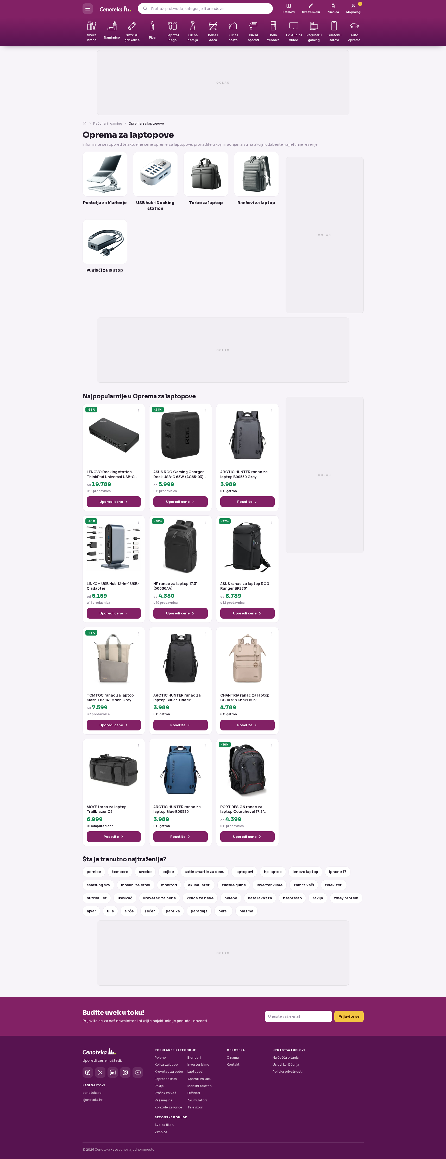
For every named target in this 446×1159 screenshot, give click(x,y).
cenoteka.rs (92, 1092)
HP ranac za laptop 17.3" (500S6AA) (175, 586)
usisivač (125, 897)
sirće (129, 910)
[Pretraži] (145, 8)
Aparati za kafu (199, 1079)
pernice (94, 871)
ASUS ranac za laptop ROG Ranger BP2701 (244, 586)
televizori (334, 884)
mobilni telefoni (135, 884)
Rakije (159, 1086)
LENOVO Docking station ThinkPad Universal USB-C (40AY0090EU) (111, 474)
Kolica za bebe (166, 1064)
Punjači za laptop (104, 270)
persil (223, 910)
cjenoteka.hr (93, 1099)
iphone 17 (337, 871)
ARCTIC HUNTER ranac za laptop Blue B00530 (177, 809)
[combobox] (210, 8)
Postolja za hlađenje (105, 202)
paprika (173, 910)
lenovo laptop (305, 871)
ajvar (91, 910)
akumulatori (199, 884)
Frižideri (193, 1093)
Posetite (244, 501)
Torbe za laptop (206, 202)
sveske (145, 871)
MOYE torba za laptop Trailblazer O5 (107, 809)
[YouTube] (138, 1072)
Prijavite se (349, 1016)
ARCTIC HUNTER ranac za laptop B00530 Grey (244, 474)
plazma (246, 910)
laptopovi (244, 871)
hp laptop (273, 871)
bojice (168, 871)
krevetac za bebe (159, 897)
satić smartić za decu (204, 871)
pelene (230, 897)
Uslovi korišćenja (286, 1064)
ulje (110, 910)
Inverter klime (198, 1064)
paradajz (199, 910)
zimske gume (234, 884)
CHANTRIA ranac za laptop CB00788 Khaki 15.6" (244, 697)
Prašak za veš (165, 1093)
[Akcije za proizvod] (138, 410)
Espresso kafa (166, 1079)
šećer (150, 910)
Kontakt (233, 1064)
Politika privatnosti (288, 1071)
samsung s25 (98, 884)
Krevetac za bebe (169, 1071)
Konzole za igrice (168, 1107)
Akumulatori (197, 1100)
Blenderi (194, 1057)
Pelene (160, 1057)
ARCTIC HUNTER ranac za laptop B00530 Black (177, 697)
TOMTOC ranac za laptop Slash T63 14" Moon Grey (110, 697)
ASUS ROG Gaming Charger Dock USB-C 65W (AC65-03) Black (178, 474)
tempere (120, 871)
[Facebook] (88, 1072)
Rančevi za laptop (256, 202)
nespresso (292, 897)
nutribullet (97, 897)
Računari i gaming (107, 123)
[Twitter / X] (100, 1072)
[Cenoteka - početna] (115, 9)
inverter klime (269, 884)
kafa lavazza (260, 897)
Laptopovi (195, 1071)
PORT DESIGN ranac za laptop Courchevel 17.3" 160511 (242, 809)
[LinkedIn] (113, 1072)
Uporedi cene (111, 501)
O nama (233, 1057)
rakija (318, 897)
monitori (169, 884)
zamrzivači (303, 884)
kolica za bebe (200, 897)
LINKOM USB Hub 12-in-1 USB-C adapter (113, 586)
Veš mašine (164, 1100)
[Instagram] (125, 1072)
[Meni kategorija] (88, 8)
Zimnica (161, 1132)
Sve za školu (164, 1125)
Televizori (195, 1107)
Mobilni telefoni (199, 1086)
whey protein (346, 897)
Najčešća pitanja (286, 1057)
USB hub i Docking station (155, 205)
